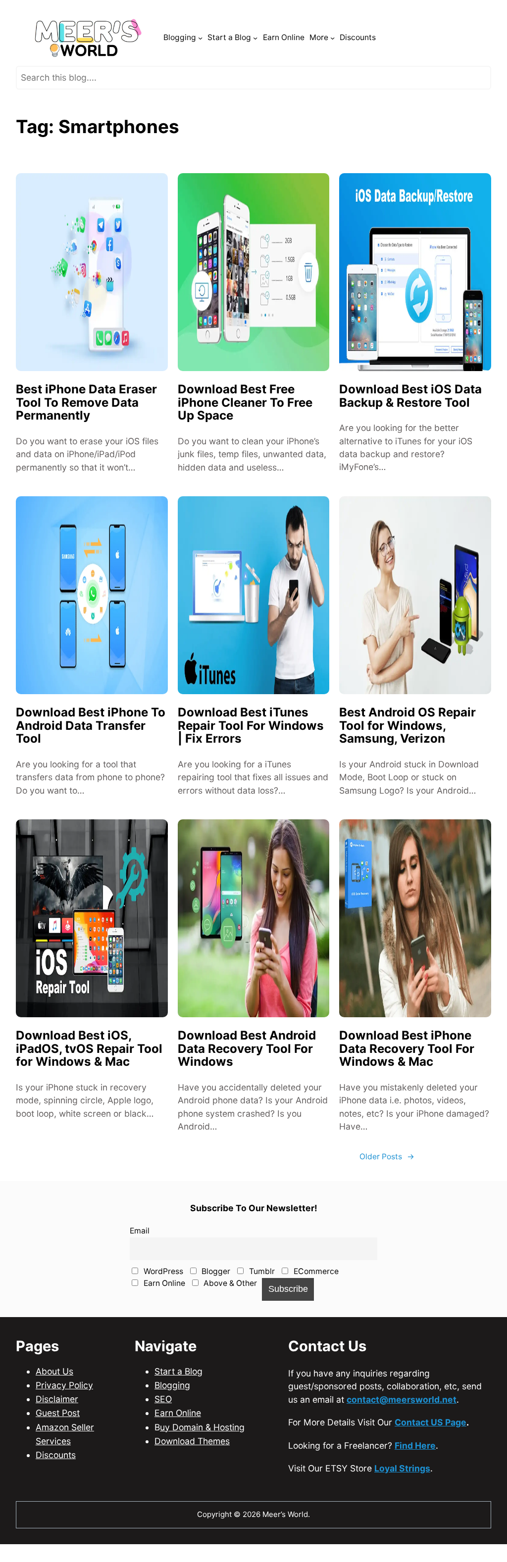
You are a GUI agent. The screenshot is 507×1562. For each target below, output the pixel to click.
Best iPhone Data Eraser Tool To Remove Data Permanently (86, 428)
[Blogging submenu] (200, 63)
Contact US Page (430, 1448)
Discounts (56, 1480)
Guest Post (58, 1438)
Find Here (415, 1471)
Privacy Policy (64, 1411)
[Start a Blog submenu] (255, 63)
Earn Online (163, 1309)
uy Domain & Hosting (202, 1453)
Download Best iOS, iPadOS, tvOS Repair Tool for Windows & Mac (89, 1074)
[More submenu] (332, 63)
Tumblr (261, 1297)
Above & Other (229, 1309)
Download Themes (192, 1467)
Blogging (172, 1411)
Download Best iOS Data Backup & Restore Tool (410, 422)
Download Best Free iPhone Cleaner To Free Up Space (245, 428)
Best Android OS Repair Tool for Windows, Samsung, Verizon (407, 751)
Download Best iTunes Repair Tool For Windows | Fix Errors (251, 751)
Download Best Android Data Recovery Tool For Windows (247, 1074)
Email (140, 1256)
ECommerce (315, 1297)
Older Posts (386, 1182)
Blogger (215, 1297)
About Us (54, 1397)
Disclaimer (57, 1425)
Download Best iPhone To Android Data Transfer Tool (90, 751)
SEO (163, 1425)
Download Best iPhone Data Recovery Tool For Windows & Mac (406, 1074)
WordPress (162, 1297)
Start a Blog (178, 1397)
